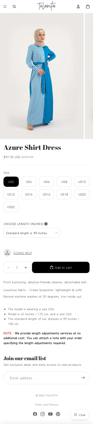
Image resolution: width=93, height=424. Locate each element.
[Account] (78, 6)
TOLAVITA (51, 395)
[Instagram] (42, 414)
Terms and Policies (46, 404)
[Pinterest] (58, 414)
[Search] (14, 6)
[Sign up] (83, 378)
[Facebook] (35, 414)
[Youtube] (50, 414)
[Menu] (5, 7)
